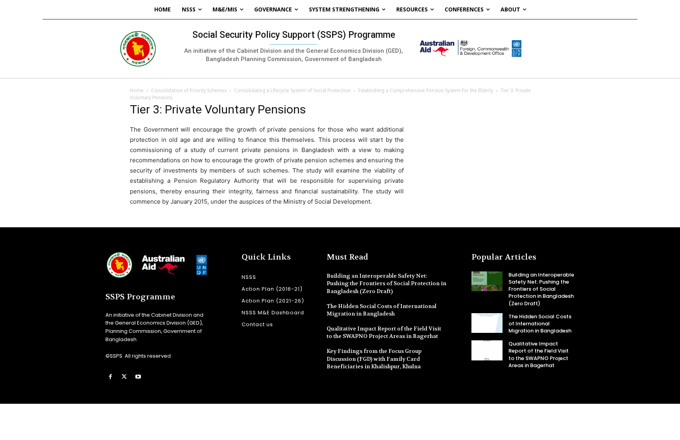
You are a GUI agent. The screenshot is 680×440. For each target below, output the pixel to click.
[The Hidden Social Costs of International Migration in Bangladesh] (487, 323)
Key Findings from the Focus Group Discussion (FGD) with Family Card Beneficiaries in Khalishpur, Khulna (374, 358)
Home (137, 90)
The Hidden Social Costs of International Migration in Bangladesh (381, 310)
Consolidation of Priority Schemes (189, 90)
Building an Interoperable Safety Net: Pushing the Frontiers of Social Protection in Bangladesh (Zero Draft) (386, 283)
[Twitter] (124, 377)
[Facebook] (110, 377)
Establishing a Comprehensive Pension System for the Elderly (425, 90)
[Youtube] (138, 377)
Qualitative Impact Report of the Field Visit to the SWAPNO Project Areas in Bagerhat (384, 332)
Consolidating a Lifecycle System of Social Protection (292, 90)
